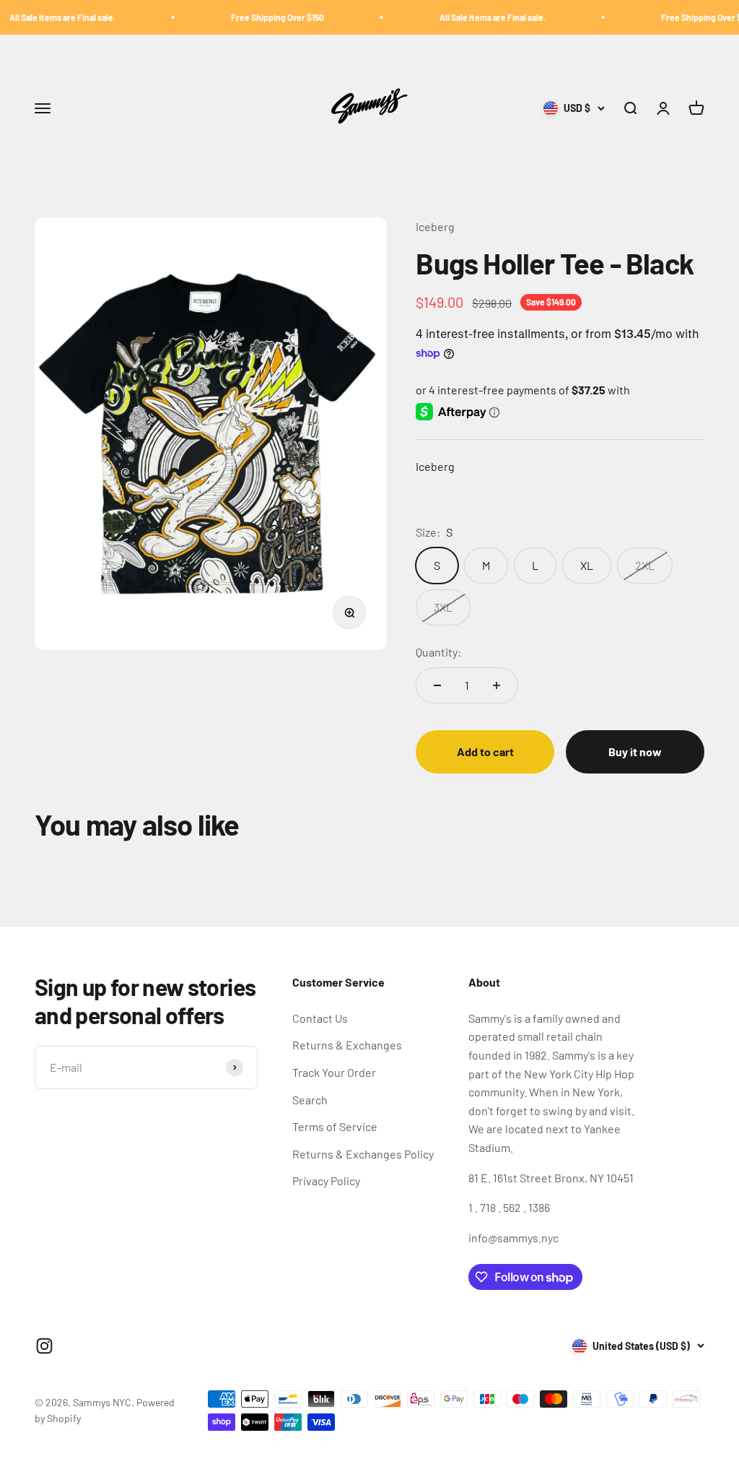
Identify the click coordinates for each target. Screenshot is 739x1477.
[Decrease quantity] (437, 685)
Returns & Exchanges (347, 1045)
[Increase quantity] (496, 685)
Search (310, 1099)
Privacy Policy (326, 1180)
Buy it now (635, 751)
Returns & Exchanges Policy (363, 1154)
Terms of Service (334, 1126)
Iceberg (435, 226)
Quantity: (438, 652)
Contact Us (320, 1018)
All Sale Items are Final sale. (467, 17)
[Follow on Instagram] (44, 1346)
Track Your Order (334, 1072)
